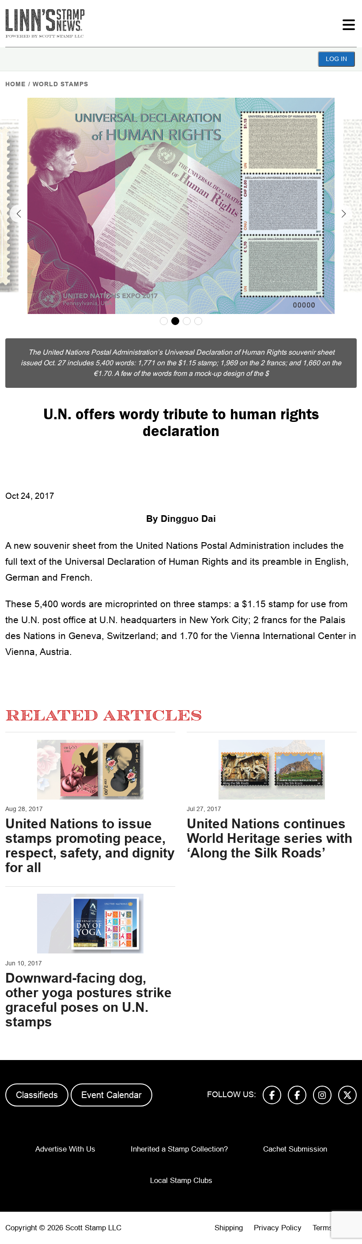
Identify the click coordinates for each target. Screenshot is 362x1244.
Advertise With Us (65, 1149)
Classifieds (37, 1095)
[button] (18, 213)
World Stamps (60, 84)
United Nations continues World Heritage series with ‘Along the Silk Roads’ (269, 838)
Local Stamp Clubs (181, 1180)
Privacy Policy (278, 1228)
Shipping (229, 1228)
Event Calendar (111, 1095)
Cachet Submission (295, 1149)
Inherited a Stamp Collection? (179, 1149)
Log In (336, 58)
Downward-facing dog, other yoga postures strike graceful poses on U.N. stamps (88, 1000)
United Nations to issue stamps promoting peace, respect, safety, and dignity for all (90, 845)
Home (15, 84)
